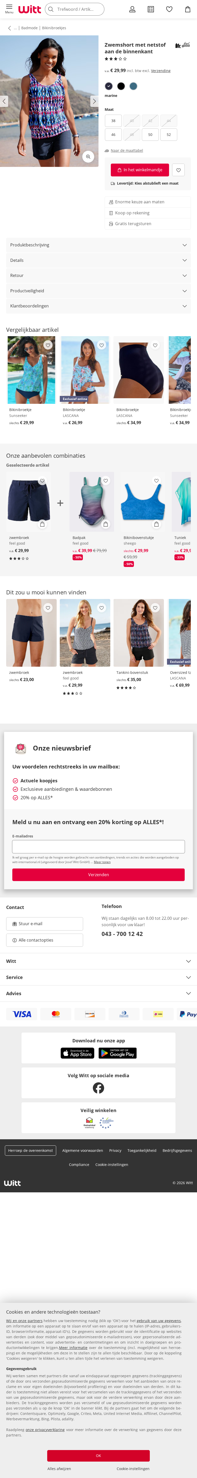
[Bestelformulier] (151, 9)
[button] (9, 9)
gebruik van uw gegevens (159, 1320)
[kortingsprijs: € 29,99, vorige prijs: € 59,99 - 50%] (143, 502)
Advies (13, 993)
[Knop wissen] (99, 9)
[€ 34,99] (138, 370)
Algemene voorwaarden (82, 1150)
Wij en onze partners (24, 1320)
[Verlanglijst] (169, 9)
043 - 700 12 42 (122, 933)
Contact (15, 907)
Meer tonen (102, 862)
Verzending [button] (161, 70)
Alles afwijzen (59, 1468)
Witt (11, 961)
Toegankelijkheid (141, 1150)
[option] (109, 86)
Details (17, 260)
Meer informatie (73, 1347)
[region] (98, 1390)
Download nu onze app (98, 1040)
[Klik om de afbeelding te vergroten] (88, 157)
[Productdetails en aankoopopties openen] (42, 524)
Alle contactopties (36, 940)
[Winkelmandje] (188, 9)
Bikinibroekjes (54, 27)
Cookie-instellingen (133, 1468)
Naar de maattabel (127, 150)
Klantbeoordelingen (29, 306)
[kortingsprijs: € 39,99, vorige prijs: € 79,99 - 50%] (92, 502)
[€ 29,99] (31, 370)
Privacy (115, 1150)
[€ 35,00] (138, 633)
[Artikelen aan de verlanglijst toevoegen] (178, 170)
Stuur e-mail (30, 925)
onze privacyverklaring (45, 1429)
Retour (17, 275)
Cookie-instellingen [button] (111, 1164)
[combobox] (82, 9)
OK (98, 1455)
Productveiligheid (27, 291)
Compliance (79, 1164)
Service (14, 977)
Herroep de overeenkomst (30, 1150)
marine (111, 95)
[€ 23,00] (31, 633)
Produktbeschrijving (29, 245)
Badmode (29, 27)
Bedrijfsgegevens (177, 1150)
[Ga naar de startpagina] (29, 9)
